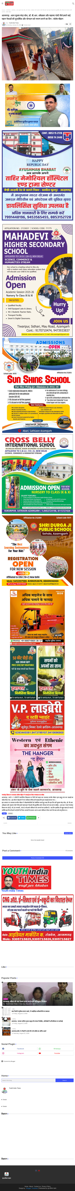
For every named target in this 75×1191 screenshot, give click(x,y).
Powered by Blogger (9, 1061)
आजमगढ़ (8, 10)
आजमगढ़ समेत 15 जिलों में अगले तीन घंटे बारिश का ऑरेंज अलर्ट (29, 1031)
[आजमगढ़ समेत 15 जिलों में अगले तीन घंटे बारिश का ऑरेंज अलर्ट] (6, 1031)
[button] (73, 3)
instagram (20, 1053)
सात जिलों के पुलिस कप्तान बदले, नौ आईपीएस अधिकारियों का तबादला (30, 1011)
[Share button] (38, 818)
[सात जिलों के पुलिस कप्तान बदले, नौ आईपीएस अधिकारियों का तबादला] (6, 1011)
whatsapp (57, 1049)
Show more (68, 833)
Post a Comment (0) (37, 858)
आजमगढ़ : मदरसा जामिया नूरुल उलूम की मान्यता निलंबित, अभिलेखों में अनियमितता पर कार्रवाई (37, 1021)
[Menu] (2, 3)
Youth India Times (12, 890)
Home (3, 10)
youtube (57, 1053)
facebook (20, 1049)
